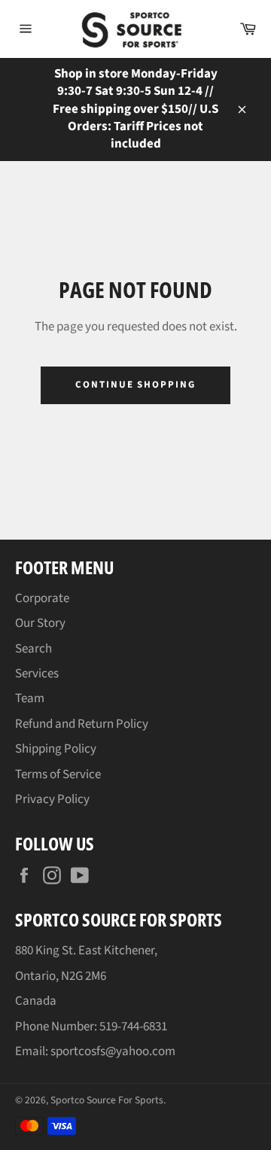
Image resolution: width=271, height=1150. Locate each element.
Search (33, 649)
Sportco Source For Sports (106, 1100)
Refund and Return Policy (81, 724)
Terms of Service (58, 774)
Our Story (40, 623)
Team (29, 698)
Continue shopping (135, 384)
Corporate (42, 598)
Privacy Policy (52, 799)
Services (37, 674)
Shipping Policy (55, 749)
